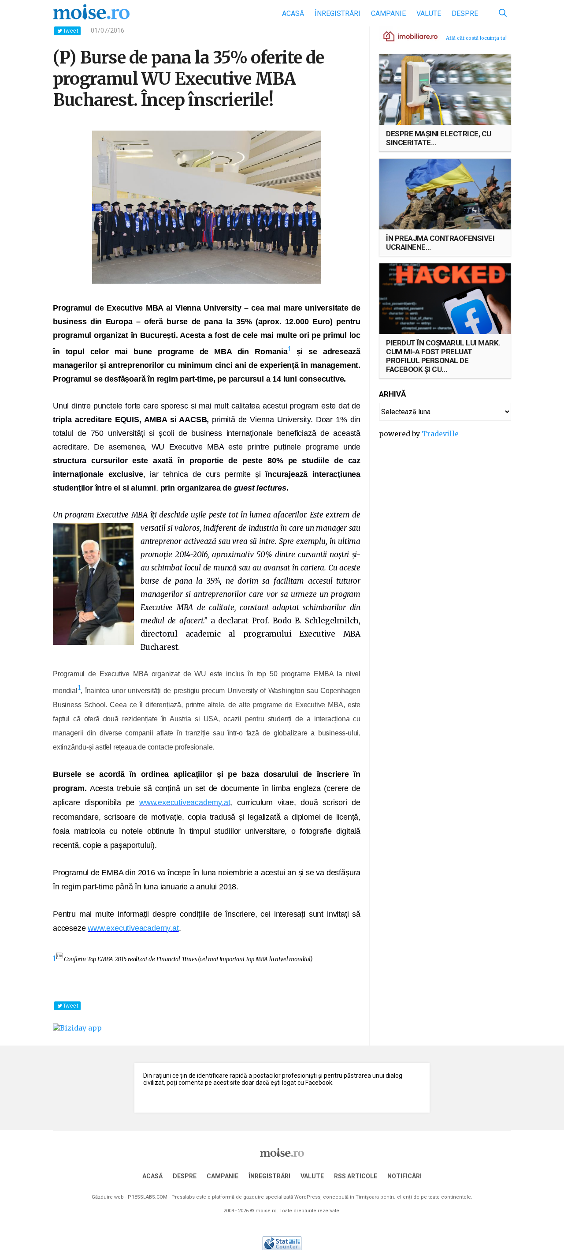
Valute (428, 13)
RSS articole (355, 1176)
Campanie (388, 13)
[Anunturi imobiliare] (405, 35)
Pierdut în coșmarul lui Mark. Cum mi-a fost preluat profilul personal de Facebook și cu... (443, 356)
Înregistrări (337, 13)
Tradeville (440, 433)
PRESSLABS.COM (147, 1197)
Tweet (70, 31)
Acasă (293, 13)
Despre (465, 13)
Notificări (404, 1176)
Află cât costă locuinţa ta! (476, 38)
